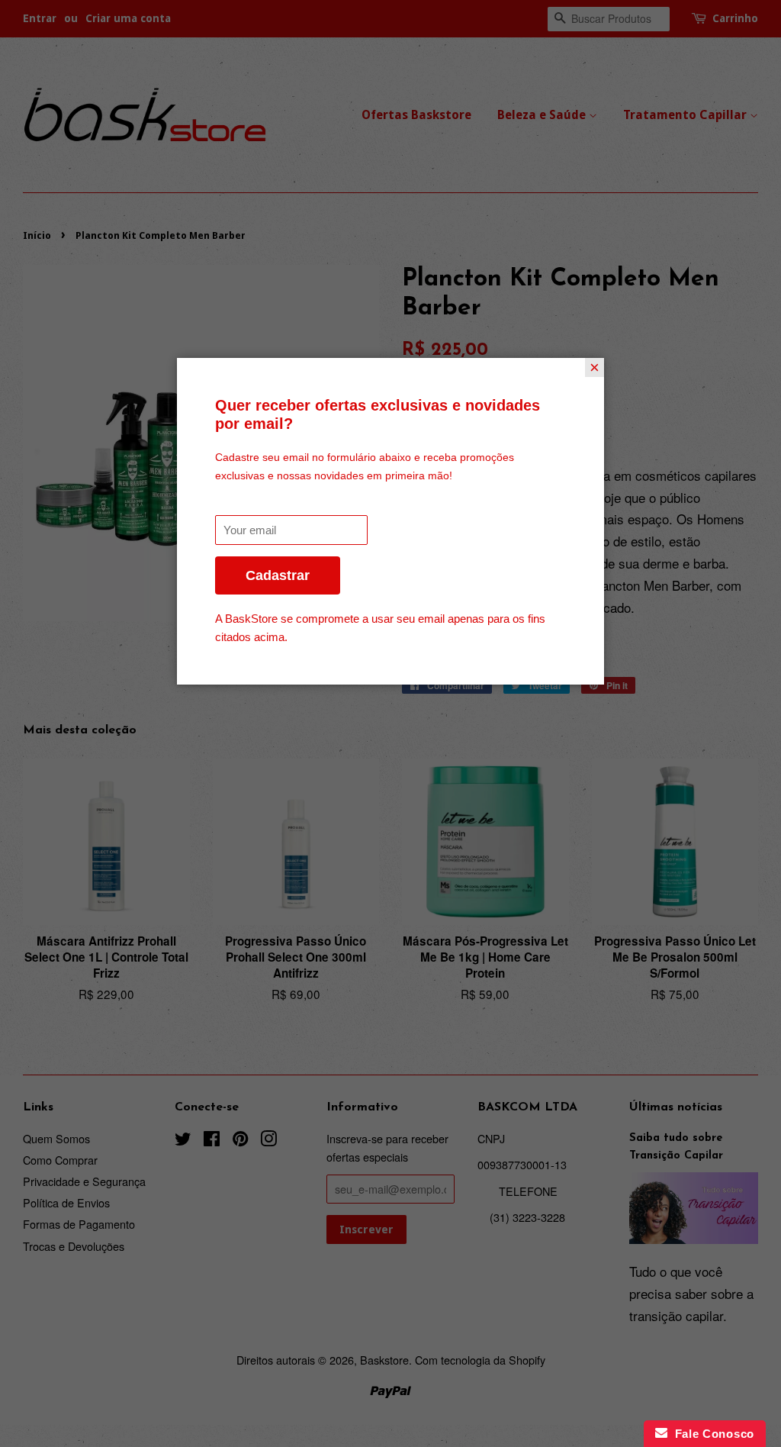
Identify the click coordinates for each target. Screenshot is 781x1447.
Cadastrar (278, 575)
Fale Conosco (710, 1433)
